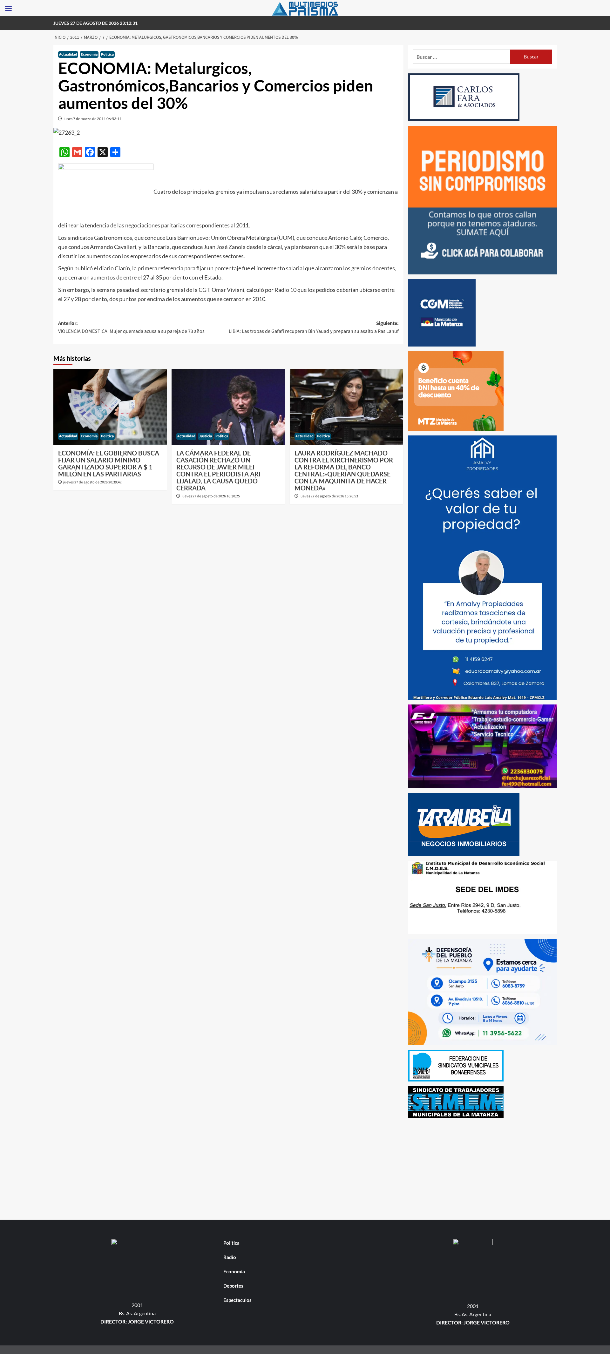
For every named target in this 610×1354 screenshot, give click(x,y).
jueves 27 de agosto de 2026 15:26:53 (329, 496)
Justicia (205, 436)
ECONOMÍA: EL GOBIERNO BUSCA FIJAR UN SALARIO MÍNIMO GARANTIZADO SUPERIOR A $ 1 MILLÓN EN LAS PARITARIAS (108, 463)
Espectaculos (237, 1300)
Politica (107, 54)
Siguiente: (314, 327)
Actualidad (68, 54)
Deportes (233, 1286)
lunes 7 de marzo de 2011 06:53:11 (93, 118)
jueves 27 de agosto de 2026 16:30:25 (210, 496)
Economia (89, 54)
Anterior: (131, 327)
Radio (229, 1257)
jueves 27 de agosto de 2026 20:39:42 (92, 482)
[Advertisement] (482, 1167)
